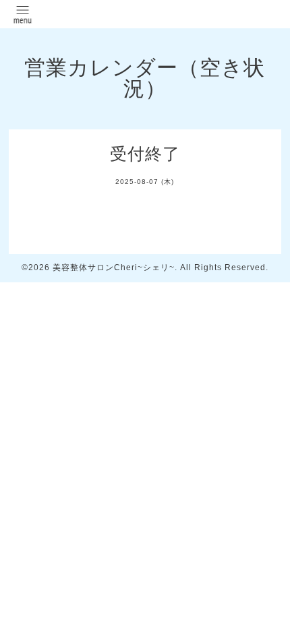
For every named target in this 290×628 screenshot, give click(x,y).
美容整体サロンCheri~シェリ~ (114, 267)
